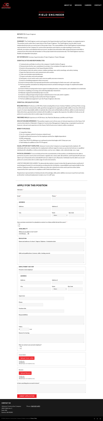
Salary (20, 326)
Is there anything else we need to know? (28, 383)
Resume (21, 369)
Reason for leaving (24, 333)
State (53, 212)
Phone (54, 196)
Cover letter (22, 354)
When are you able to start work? (28, 231)
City (20, 212)
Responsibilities (23, 314)
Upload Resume (26, 373)
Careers (88, 5)
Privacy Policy (34, 418)
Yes (19, 224)
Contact (97, 5)
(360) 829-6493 (35, 406)
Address (21, 206)
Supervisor (22, 296)
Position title (22, 308)
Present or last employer (26, 269)
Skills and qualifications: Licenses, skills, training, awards (34, 253)
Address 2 (55, 206)
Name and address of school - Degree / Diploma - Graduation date (37, 241)
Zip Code (71, 212)
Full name (19, 189)
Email (18, 196)
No (19, 226)
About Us (68, 5)
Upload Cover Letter (27, 358)
